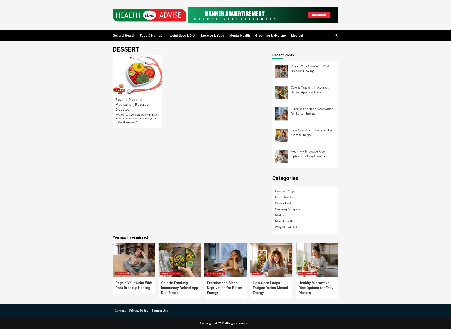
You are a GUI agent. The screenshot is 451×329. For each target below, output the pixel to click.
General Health (124, 35)
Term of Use (160, 310)
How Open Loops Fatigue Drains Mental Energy (270, 288)
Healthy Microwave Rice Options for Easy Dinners (316, 288)
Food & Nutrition (152, 35)
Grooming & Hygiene (270, 35)
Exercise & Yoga (212, 35)
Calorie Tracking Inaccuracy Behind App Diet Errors (179, 288)
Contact (120, 310)
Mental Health (239, 35)
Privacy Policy (138, 310)
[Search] (336, 35)
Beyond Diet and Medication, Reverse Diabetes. (132, 105)
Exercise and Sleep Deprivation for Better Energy (224, 288)
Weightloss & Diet (182, 35)
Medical (297, 35)
